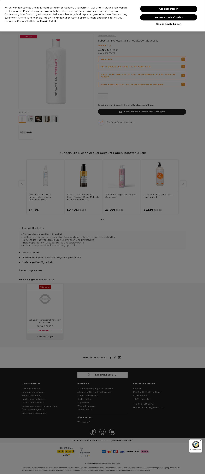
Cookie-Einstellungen (168, 24)
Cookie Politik (48, 21)
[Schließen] (200, 16)
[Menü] (200, 441)
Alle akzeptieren (168, 9)
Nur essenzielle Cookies (169, 17)
